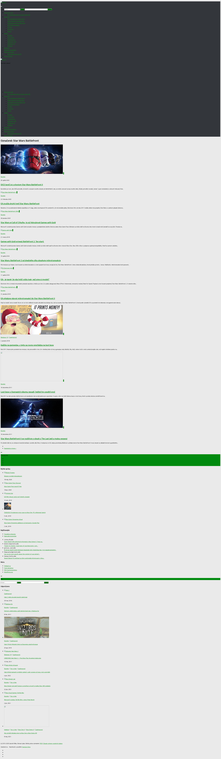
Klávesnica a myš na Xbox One (16, 23)
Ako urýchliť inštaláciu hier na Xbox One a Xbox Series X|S (20, 733)
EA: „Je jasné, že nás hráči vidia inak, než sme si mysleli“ (25, 279)
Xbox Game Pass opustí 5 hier (13, 486)
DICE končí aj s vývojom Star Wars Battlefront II (22, 184)
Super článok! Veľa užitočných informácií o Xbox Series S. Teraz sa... (23, 542)
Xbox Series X (30, 730)
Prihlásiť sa (7, 566)
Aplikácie (10, 46)
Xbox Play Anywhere (13, 25)
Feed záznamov (8, 568)
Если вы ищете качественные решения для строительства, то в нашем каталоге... (30, 550)
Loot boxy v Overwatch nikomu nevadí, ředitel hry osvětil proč (28, 391)
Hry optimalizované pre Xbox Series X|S (19, 15)
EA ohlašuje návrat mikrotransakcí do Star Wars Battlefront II (28, 298)
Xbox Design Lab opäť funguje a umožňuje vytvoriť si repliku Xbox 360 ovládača (27, 686)
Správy (6, 33)
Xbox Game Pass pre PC (14, 54)
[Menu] (1, 6)
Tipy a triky (11, 38)
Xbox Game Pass (9, 52)
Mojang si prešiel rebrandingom (13, 476)
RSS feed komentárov (10, 570)
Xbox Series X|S (8, 13)
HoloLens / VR (12, 42)
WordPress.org (8, 572)
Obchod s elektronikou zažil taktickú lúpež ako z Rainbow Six (21, 611)
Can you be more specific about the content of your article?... (22, 554)
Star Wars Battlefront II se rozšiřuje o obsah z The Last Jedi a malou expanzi (34, 438)
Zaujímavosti (11, 40)
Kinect (9, 31)
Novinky (10, 36)
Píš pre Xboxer (8, 56)
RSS (41, 743)
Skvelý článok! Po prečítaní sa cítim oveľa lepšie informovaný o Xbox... (24, 558)
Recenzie (6, 48)
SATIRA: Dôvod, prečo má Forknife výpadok (17, 497)
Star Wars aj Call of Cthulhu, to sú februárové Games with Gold (28, 222)
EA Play (10, 27)
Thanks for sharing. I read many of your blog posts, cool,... (21, 546)
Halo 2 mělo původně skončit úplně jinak (15, 597)
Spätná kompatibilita (10, 50)
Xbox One (7, 17)
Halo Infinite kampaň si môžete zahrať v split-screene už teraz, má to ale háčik (27, 672)
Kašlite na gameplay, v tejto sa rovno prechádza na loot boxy (27, 345)
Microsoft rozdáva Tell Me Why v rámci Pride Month (19, 700)
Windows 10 (11, 44)
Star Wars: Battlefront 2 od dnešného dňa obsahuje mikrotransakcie (31, 260)
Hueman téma (26, 747)
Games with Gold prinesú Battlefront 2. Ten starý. (22, 241)
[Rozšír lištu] (1, 452)
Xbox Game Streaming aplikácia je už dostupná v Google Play (21, 523)
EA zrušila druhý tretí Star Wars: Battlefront (20, 203)
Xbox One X (21, 730)
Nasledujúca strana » (10, 448)
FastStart (10, 29)
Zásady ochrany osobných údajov (53, 743)
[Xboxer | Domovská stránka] (3, 2)
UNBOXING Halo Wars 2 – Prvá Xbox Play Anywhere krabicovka (22, 658)
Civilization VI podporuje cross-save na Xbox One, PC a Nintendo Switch (25, 512)
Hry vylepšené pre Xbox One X (16, 19)
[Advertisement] (110, 78)
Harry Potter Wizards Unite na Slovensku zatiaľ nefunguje (21, 644)
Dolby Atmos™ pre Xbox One (16, 21)
